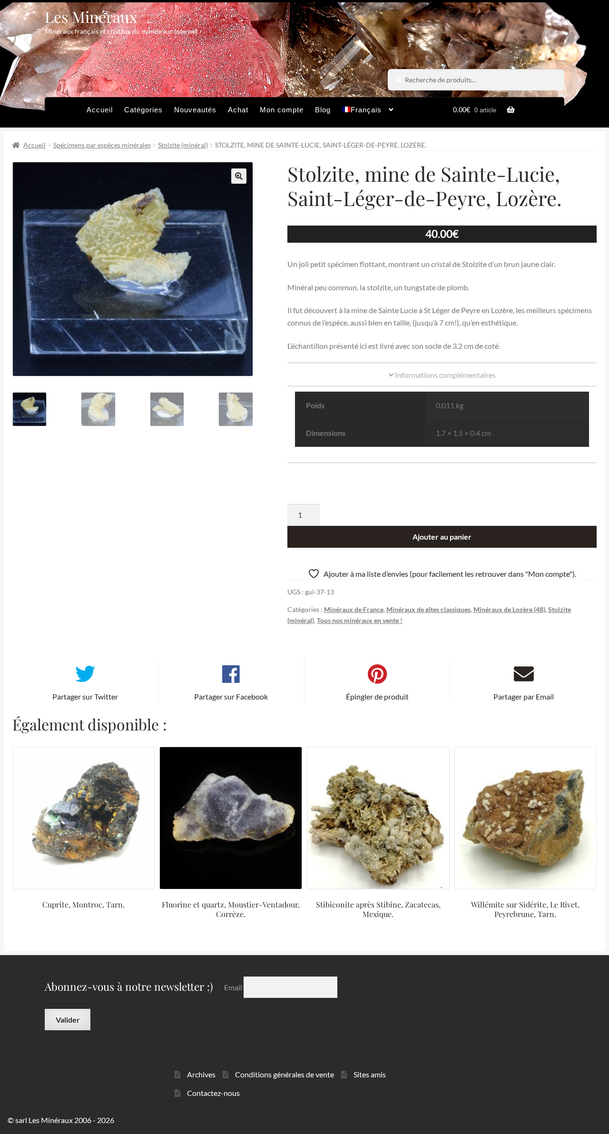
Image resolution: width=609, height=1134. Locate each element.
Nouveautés (195, 110)
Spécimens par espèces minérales (102, 145)
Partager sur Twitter (85, 696)
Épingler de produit (377, 696)
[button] (238, 176)
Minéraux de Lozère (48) (509, 609)
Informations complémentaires (444, 374)
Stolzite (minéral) (183, 145)
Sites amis (370, 1074)
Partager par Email (523, 696)
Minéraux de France (353, 609)
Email (234, 986)
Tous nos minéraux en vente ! (360, 620)
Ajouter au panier (442, 536)
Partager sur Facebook (231, 696)
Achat (238, 110)
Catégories (143, 110)
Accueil (100, 110)
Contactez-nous (213, 1092)
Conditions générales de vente (284, 1074)
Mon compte (282, 110)
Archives (201, 1074)
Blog (323, 110)
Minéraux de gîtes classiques (428, 609)
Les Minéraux (91, 16)
